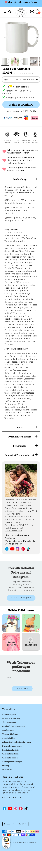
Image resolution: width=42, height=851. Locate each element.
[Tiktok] (28, 549)
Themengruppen (9, 722)
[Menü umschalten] (4, 11)
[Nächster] (36, 37)
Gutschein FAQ (8, 738)
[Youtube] (12, 549)
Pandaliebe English (10, 750)
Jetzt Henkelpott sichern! (16, 349)
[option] (21, 37)
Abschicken (22, 688)
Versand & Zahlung (10, 734)
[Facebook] (7, 549)
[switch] (6, 846)
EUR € (21, 824)
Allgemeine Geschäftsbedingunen (16, 742)
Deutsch (7, 824)
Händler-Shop (8, 730)
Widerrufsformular (10, 757)
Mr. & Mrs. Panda (22, 842)
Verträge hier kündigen (12, 761)
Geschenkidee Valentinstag (13, 726)
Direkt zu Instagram (21, 598)
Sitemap (5, 765)
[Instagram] (18, 549)
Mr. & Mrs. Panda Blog (11, 718)
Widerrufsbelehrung (10, 753)
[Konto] (32, 13)
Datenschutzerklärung (12, 746)
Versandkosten (28, 73)
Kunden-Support (9, 714)
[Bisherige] (5, 37)
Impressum (7, 769)
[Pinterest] (23, 549)
